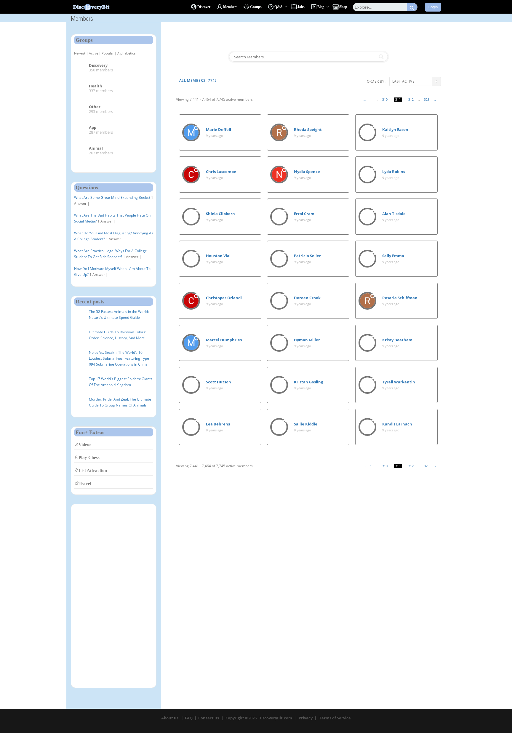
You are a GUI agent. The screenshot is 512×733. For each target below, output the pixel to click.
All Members (198, 80)
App (92, 127)
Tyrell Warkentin (398, 382)
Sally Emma (393, 255)
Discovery (98, 65)
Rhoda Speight (308, 129)
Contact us (208, 718)
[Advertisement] (113, 596)
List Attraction (93, 470)
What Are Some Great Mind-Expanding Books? (112, 197)
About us (169, 718)
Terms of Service (335, 718)
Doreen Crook (307, 297)
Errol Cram (304, 213)
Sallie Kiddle (305, 424)
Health (95, 86)
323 (426, 99)
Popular (108, 53)
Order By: (376, 81)
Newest (79, 53)
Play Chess (89, 457)
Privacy (306, 718)
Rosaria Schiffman (399, 297)
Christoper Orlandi (224, 297)
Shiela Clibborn (220, 213)
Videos (85, 444)
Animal (96, 148)
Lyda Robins (393, 171)
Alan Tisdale (394, 213)
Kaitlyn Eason (395, 129)
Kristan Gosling (308, 382)
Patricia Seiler (307, 255)
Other (94, 106)
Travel (85, 483)
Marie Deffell (218, 129)
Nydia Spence (307, 171)
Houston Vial (218, 255)
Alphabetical (126, 53)
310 (385, 99)
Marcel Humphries (224, 340)
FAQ (189, 718)
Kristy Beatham (397, 340)
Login (433, 7)
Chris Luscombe (221, 171)
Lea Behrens (218, 424)
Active (93, 53)
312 (411, 99)
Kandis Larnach (397, 424)
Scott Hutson (218, 382)
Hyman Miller (307, 340)
